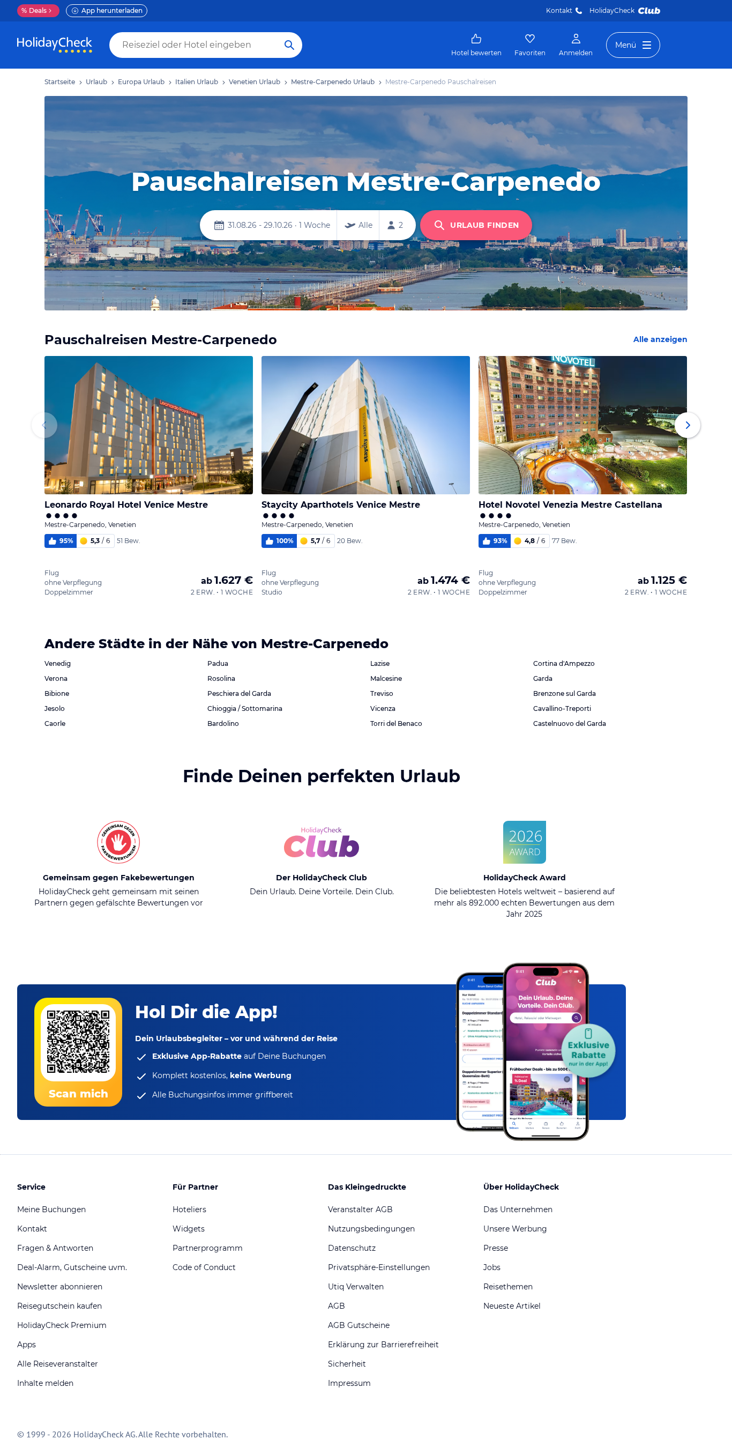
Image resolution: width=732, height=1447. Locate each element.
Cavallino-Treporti (562, 708)
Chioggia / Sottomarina (244, 708)
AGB (336, 1306)
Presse (495, 1248)
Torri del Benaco (396, 723)
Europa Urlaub (141, 82)
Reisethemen (508, 1287)
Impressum (349, 1383)
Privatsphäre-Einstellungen (379, 1267)
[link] (476, 45)
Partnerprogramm (208, 1248)
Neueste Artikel (512, 1306)
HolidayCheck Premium (62, 1325)
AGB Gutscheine (359, 1325)
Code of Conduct (204, 1267)
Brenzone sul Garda (564, 693)
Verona (56, 678)
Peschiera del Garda (239, 693)
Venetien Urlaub (254, 82)
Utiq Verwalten (356, 1287)
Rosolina (221, 678)
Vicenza (382, 708)
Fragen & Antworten (55, 1248)
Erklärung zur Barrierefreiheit (383, 1344)
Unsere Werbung (515, 1229)
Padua (217, 663)
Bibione (56, 693)
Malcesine (386, 678)
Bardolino (223, 723)
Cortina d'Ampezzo (564, 663)
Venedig (57, 663)
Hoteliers (189, 1209)
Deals (34, 10)
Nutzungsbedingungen (371, 1229)
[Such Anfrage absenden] (289, 45)
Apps (26, 1344)
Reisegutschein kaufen (59, 1306)
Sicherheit (347, 1364)
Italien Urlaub (196, 82)
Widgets (189, 1229)
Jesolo (54, 708)
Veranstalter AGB (360, 1209)
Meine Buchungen (51, 1209)
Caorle (54, 723)
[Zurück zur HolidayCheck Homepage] (54, 45)
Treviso (381, 693)
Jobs (492, 1267)
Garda (542, 678)
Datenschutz (352, 1248)
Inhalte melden (45, 1383)
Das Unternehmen (517, 1209)
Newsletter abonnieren (59, 1287)
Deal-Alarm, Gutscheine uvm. (72, 1267)
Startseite (59, 82)
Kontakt (559, 10)
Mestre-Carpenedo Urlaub (333, 82)
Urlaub (96, 82)
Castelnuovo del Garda (569, 723)
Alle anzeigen (660, 339)
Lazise (380, 663)
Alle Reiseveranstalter (57, 1364)
